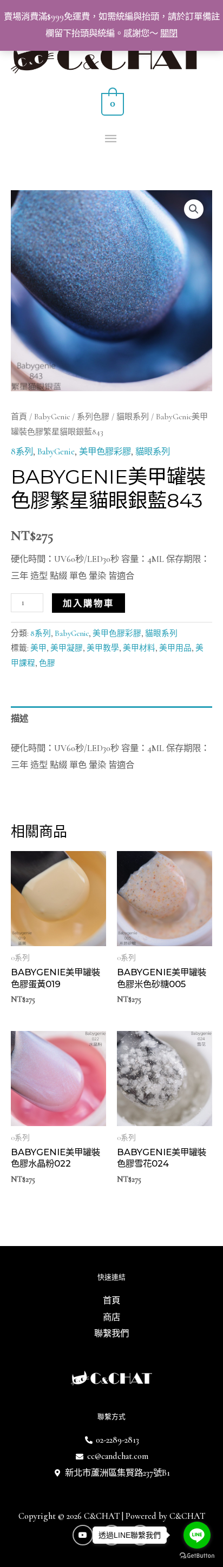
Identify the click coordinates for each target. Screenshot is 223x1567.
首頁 (19, 416)
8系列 (22, 451)
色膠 (47, 663)
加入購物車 (88, 603)
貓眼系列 (132, 416)
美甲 (38, 648)
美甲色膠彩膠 (105, 451)
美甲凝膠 (66, 648)
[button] (194, 209)
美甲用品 (175, 648)
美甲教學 (103, 648)
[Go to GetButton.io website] (197, 1555)
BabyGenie (52, 416)
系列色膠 (93, 416)
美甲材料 (139, 648)
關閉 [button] (169, 33)
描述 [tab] (19, 718)
